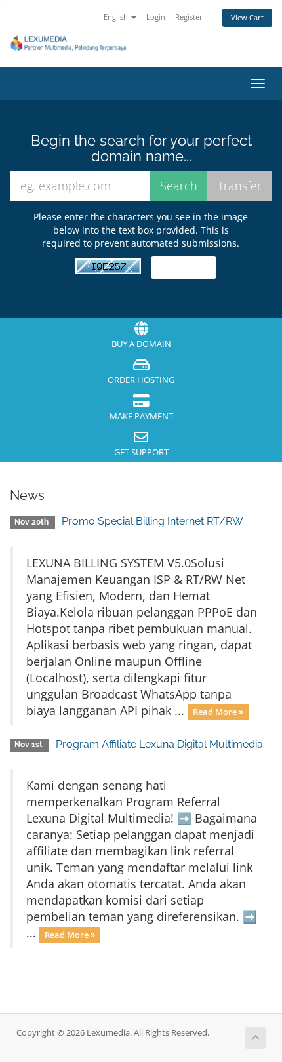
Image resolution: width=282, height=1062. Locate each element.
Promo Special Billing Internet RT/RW (152, 521)
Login (155, 17)
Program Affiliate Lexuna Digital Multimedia (159, 744)
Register (189, 17)
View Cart (247, 17)
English (117, 17)
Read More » (218, 712)
